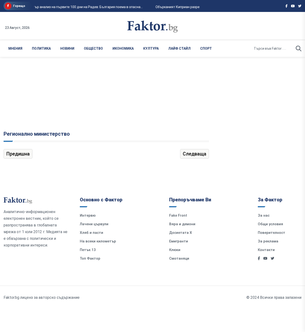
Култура (151, 48)
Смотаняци (179, 258)
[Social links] (286, 6)
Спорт (206, 48)
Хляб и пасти (91, 232)
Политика (41, 48)
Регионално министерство (37, 134)
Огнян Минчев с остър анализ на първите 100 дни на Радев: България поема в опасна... (72, 7)
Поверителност (271, 232)
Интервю (88, 215)
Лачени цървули (94, 224)
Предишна (18, 154)
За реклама (268, 241)
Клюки (174, 250)
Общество (93, 48)
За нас (263, 215)
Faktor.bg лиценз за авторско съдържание (42, 297)
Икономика (123, 48)
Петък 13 (88, 250)
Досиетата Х (180, 232)
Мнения (15, 48)
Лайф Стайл (179, 48)
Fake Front (178, 215)
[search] (298, 48)
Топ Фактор (90, 258)
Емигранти (178, 241)
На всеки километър (98, 241)
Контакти (266, 250)
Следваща (194, 154)
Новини (67, 48)
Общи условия (270, 224)
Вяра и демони (182, 224)
